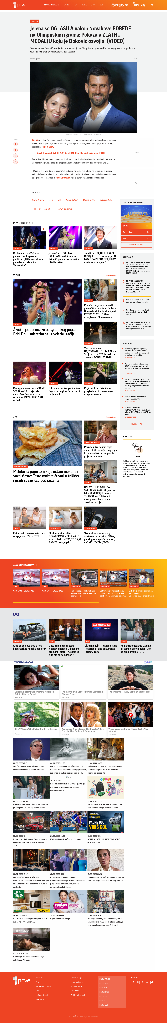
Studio (38, 991)
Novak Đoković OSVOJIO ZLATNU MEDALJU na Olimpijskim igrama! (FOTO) (71, 153)
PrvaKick (103, 996)
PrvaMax (103, 988)
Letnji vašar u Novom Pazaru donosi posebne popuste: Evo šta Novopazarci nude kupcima (113, 593)
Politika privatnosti (78, 995)
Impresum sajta (76, 978)
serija (84, 5)
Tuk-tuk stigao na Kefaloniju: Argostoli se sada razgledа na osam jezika (83, 593)
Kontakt (39, 978)
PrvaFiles (104, 1005)
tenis (59, 200)
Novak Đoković (62, 178)
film (75, 5)
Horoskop (127, 437)
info (51, 641)
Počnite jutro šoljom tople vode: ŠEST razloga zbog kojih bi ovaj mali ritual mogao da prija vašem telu (100, 452)
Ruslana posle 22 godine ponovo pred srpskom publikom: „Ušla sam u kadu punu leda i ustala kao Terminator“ (28, 259)
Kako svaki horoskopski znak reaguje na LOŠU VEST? (29, 535)
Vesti (16, 586)
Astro (87, 482)
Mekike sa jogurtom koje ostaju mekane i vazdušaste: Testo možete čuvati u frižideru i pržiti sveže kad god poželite (47, 476)
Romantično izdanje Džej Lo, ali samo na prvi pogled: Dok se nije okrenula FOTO (136, 648)
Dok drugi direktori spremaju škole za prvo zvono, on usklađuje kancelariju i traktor (141, 593)
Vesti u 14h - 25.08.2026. (53, 591)
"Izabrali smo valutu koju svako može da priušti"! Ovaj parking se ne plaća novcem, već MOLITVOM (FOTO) (99, 538)
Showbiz (34, 21)
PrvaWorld (104, 992)
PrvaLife (103, 1001)
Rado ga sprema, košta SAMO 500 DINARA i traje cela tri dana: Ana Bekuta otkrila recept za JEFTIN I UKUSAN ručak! (29, 394)
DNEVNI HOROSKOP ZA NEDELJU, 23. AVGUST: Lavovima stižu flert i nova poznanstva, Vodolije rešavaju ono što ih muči (138, 325)
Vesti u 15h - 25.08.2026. (23, 591)
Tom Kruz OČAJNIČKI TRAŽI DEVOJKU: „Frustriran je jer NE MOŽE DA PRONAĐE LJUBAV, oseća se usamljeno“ (100, 258)
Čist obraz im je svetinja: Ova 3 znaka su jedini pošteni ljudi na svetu (137, 312)
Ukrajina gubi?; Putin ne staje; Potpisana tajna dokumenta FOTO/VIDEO (101, 648)
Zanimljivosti (90, 529)
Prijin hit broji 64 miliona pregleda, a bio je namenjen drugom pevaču (99, 391)
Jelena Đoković (38, 200)
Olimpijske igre (89, 200)
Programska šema (51, 5)
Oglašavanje (40, 999)
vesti (102, 5)
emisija (66, 5)
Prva (37, 982)
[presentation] (150, 451)
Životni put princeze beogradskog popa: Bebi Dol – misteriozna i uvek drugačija (44, 332)
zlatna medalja (106, 200)
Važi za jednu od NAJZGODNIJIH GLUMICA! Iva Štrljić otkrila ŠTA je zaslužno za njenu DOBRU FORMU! (100, 353)
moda (124, 641)
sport (51, 200)
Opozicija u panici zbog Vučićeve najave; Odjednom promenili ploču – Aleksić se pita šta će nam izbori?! (64, 650)
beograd (17, 641)
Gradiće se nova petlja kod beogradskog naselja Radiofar (29, 647)
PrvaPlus (103, 983)
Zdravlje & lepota (92, 442)
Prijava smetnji (76, 986)
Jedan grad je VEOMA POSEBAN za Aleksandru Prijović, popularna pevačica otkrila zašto (64, 258)
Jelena (35, 140)
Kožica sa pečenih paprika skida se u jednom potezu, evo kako (138, 301)
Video (93, 5)
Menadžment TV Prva (43, 986)
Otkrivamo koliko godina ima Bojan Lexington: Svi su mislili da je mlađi (65, 391)
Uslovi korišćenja (77, 982)
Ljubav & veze (55, 529)
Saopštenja (75, 991)
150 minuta (76, 586)
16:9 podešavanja (42, 995)
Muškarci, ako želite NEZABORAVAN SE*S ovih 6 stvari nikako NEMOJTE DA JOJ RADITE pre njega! (65, 538)
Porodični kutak (20, 466)
